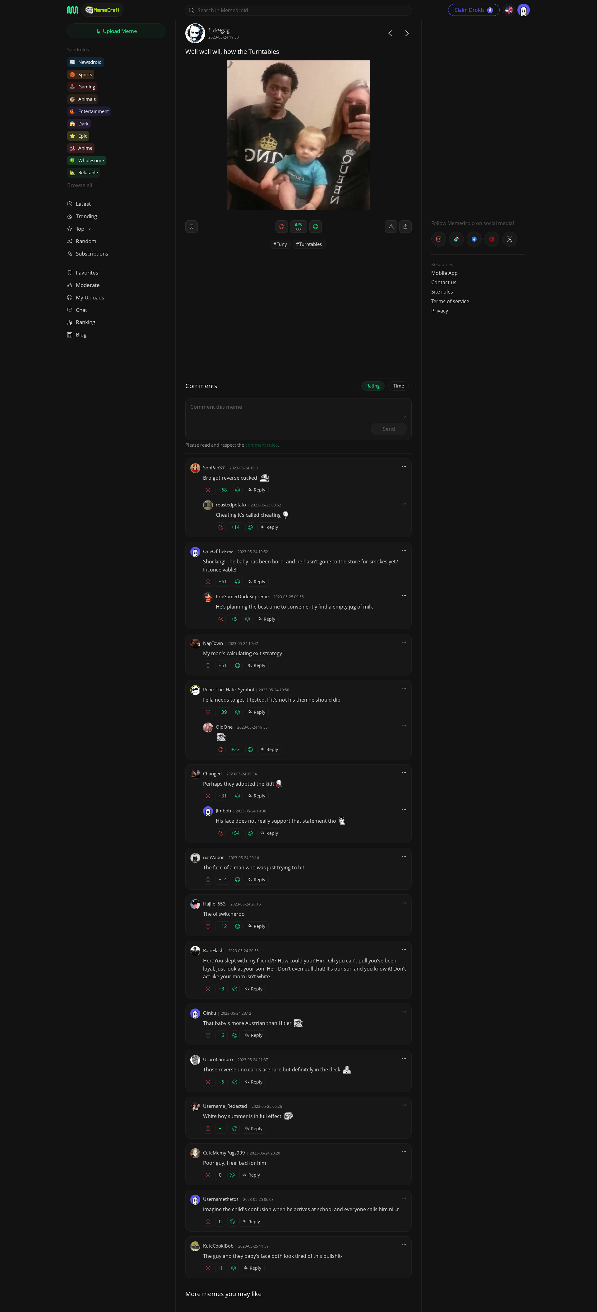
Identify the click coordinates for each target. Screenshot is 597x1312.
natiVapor (213, 857)
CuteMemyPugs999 (224, 1153)
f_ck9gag (218, 30)
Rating (373, 386)
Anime (80, 148)
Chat (81, 309)
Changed (212, 773)
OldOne (224, 727)
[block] (405, 226)
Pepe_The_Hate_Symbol (228, 689)
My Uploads (90, 297)
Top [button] (81, 228)
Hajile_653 (214, 904)
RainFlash (213, 950)
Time (398, 386)
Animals (82, 99)
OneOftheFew (218, 551)
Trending (86, 216)
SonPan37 (214, 467)
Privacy (439, 310)
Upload (119, 31)
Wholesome (86, 160)
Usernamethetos (221, 1199)
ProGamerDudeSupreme (242, 596)
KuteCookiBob (218, 1246)
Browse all (79, 185)
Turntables (310, 244)
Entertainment (89, 111)
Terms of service (450, 301)
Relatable (83, 172)
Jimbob (223, 810)
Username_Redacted (225, 1106)
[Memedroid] (72, 10)
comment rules (261, 445)
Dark (79, 123)
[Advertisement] (478, 116)
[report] (391, 226)
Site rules (442, 291)
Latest (83, 203)
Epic (78, 136)
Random (86, 241)
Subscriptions (92, 253)
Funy (281, 244)
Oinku (209, 1013)
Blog (81, 334)
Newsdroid (85, 62)
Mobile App (444, 273)
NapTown (213, 643)
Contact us (443, 282)
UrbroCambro (218, 1059)
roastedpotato (231, 504)
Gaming (82, 86)
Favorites (87, 272)
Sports (80, 74)
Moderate (88, 285)
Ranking (85, 322)
